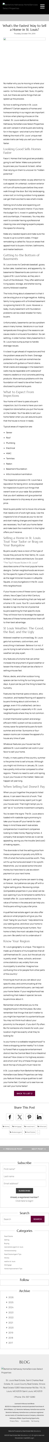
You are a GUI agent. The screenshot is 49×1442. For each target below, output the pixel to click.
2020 (11, 1327)
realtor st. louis (9, 1261)
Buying (6, 1243)
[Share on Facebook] (9, 1117)
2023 (10, 1312)
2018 (10, 1337)
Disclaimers (19, 1438)
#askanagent (16, 1132)
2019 (10, 1332)
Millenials (42, 1126)
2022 (10, 1317)
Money (6, 1126)
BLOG (24, 1362)
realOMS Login (29, 1438)
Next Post (38, 1149)
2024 (10, 1307)
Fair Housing (35, 1421)
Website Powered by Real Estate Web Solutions (24, 1431)
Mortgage (17, 1126)
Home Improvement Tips (13, 1268)
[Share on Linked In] (39, 1117)
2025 (10, 1302)
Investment (30, 1126)
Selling (6, 1240)
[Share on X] (19, 1117)
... (38, 1132)
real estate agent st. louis (13, 1247)
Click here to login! (24, 1200)
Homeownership (10, 1250)
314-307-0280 (28, 1396)
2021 (10, 1322)
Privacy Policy (14, 1421)
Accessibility (25, 1421)
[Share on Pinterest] (29, 1117)
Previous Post (13, 1149)
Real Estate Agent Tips (12, 1254)
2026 (11, 1297)
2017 (10, 1342)
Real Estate (30, 1132)
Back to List (24, 1093)
